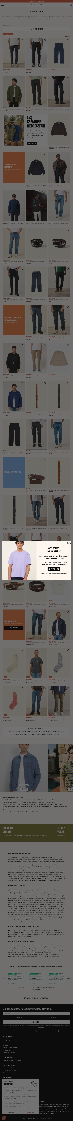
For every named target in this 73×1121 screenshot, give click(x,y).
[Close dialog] (69, 543)
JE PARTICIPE (53, 569)
